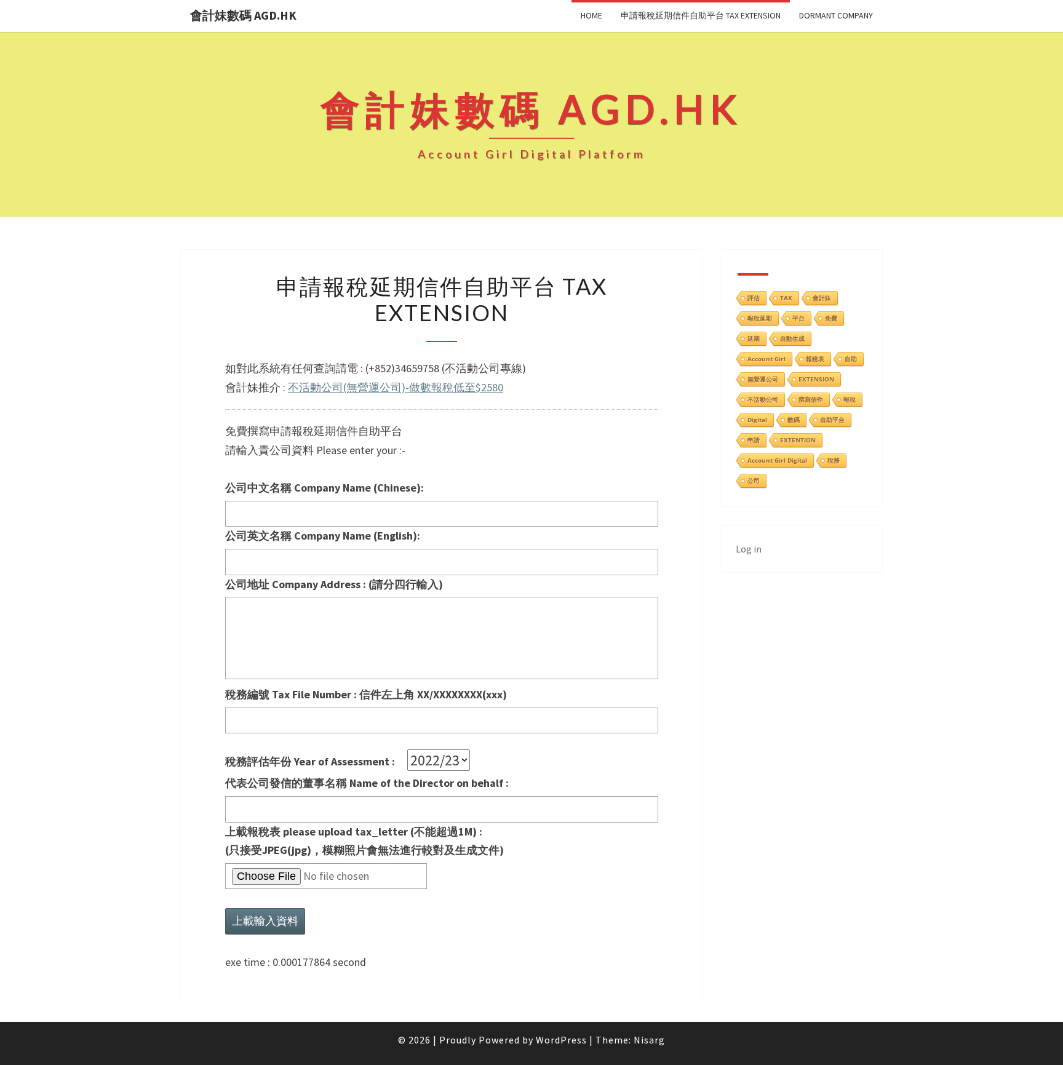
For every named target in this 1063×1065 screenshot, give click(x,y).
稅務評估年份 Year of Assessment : (316, 761)
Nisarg (649, 1040)
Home (591, 15)
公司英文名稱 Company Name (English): (322, 536)
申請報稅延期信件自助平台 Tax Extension (701, 15)
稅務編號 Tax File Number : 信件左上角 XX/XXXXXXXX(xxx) (366, 694)
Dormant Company (836, 15)
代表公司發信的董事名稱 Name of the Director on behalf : (367, 783)
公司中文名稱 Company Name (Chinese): (324, 488)
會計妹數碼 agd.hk (243, 15)
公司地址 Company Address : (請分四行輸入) (334, 584)
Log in (749, 549)
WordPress (561, 1040)
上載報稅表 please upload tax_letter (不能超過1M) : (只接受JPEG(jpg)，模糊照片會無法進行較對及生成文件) (364, 841)
